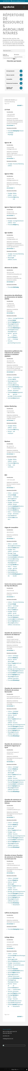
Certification (16, 287)
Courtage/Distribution (18, 130)
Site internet (10, 125)
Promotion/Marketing (18, 163)
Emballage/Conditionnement (20, 961)
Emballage (15, 339)
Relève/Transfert (12, 500)
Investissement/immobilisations (16, 619)
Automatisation (16, 545)
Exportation (16, 326)
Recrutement (16, 615)
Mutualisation (16, 398)
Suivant (19, 105)
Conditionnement (17, 396)
